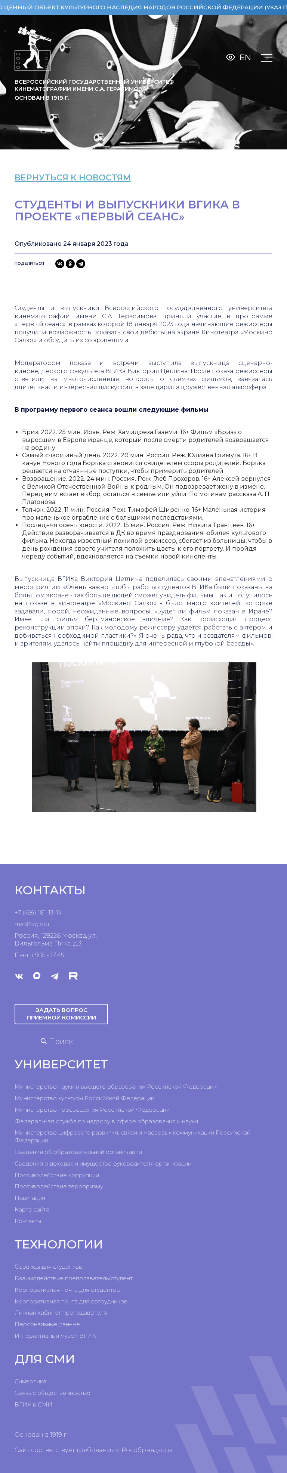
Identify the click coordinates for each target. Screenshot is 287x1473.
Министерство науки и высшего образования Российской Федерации (116, 1086)
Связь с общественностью (52, 1392)
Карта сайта (32, 1209)
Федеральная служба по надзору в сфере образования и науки (106, 1121)
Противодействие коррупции (57, 1175)
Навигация (30, 1197)
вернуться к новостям (73, 178)
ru (46, 924)
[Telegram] (80, 263)
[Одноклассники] (70, 263)
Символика (30, 1381)
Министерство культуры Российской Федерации (84, 1098)
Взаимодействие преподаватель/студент (74, 1278)
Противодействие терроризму (59, 1186)
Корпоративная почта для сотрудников (71, 1301)
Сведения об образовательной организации (78, 1151)
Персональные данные (47, 1324)
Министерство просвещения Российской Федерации (92, 1109)
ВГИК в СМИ (33, 1404)
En (245, 57)
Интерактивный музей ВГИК (55, 1335)
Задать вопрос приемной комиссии (61, 1013)
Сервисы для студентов (48, 1266)
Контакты (28, 1221)
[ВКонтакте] (59, 263)
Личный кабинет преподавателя (61, 1312)
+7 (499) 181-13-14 (38, 912)
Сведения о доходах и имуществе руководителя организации (103, 1163)
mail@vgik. (29, 924)
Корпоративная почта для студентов (67, 1289)
